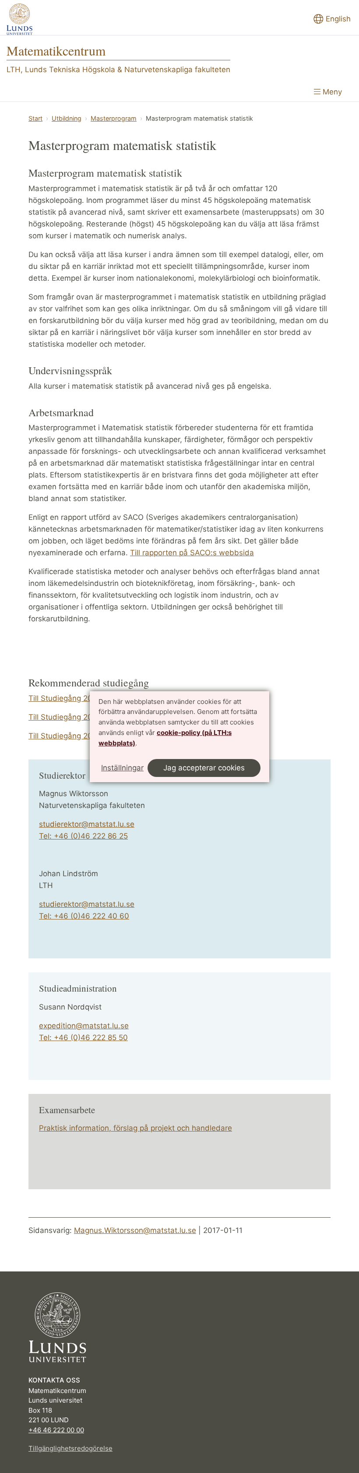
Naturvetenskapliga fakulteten (177, 69)
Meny (331, 91)
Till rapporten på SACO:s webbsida (192, 552)
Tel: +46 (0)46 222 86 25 (83, 836)
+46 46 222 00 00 (56, 1430)
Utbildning (66, 118)
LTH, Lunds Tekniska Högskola (61, 69)
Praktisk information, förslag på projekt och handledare (135, 1128)
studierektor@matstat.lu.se (86, 824)
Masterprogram (114, 118)
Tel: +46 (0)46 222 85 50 (83, 1037)
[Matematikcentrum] (19, 19)
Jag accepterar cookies (204, 767)
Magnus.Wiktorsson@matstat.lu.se (135, 1230)
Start (35, 118)
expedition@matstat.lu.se (84, 1025)
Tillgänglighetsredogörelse (70, 1448)
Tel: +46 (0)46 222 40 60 (84, 916)
